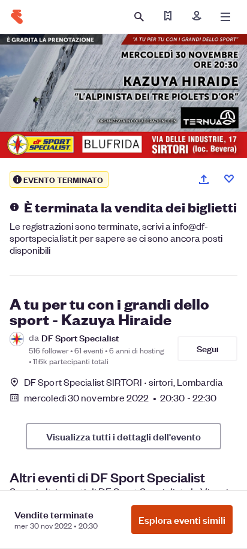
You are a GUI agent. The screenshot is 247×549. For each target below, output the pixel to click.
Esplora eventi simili (181, 519)
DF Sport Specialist (80, 337)
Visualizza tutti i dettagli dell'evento (123, 436)
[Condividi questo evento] (204, 179)
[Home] (17, 17)
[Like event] (229, 178)
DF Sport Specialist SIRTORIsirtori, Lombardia (123, 382)
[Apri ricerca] (139, 17)
